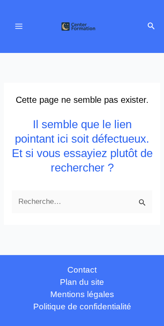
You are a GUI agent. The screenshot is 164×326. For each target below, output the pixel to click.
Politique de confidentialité (82, 306)
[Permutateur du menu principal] (19, 27)
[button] (151, 26)
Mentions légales (82, 294)
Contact (82, 269)
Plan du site (82, 282)
